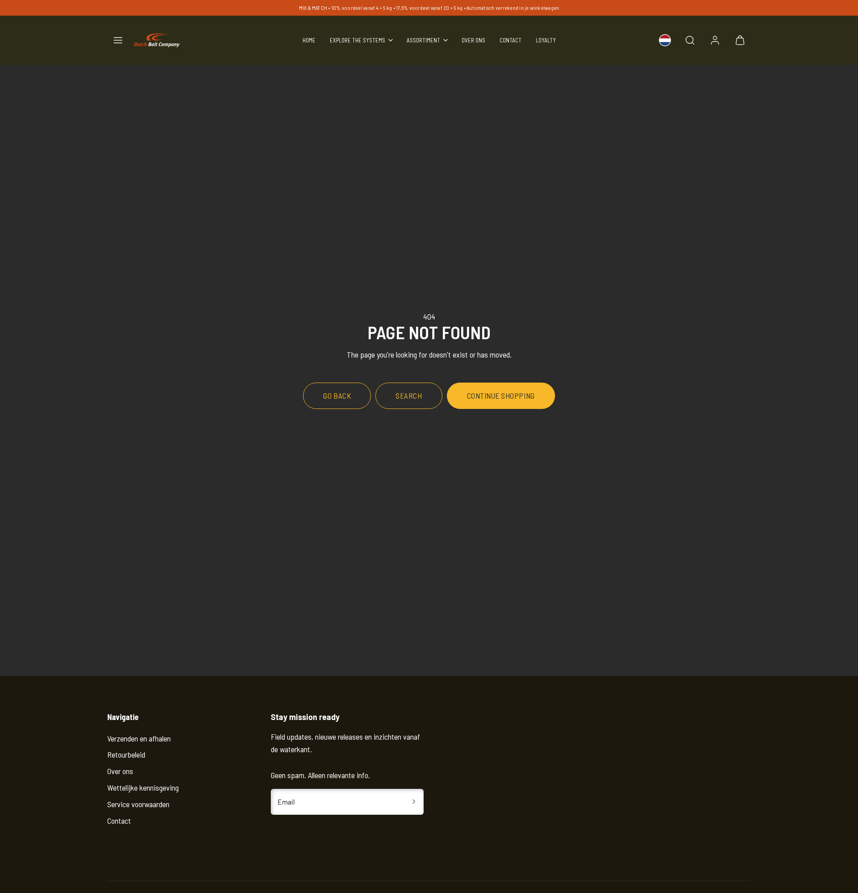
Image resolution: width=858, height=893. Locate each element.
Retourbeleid (126, 754)
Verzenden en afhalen (139, 738)
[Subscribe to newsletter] (414, 802)
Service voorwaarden (138, 804)
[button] (118, 40)
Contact (511, 40)
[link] (665, 40)
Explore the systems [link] (357, 40)
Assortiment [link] (423, 40)
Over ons (473, 40)
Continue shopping (501, 395)
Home (309, 40)
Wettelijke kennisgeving (143, 787)
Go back (337, 395)
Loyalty (546, 40)
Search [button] (408, 395)
